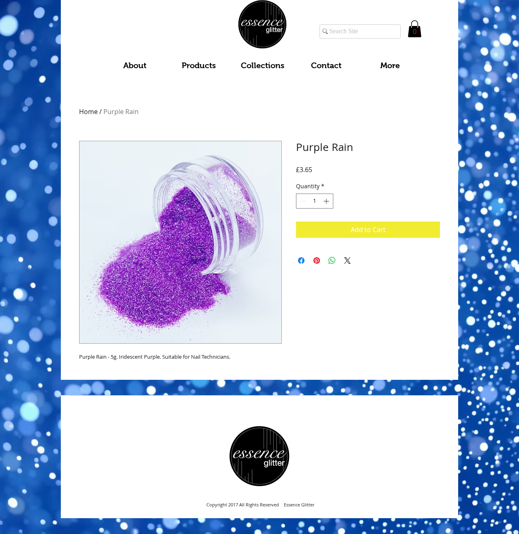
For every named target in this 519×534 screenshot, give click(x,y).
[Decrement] (302, 201)
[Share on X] (347, 260)
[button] (414, 28)
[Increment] (327, 201)
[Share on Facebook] (301, 260)
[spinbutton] (314, 201)
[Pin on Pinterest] (317, 260)
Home (88, 111)
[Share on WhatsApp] (332, 260)
